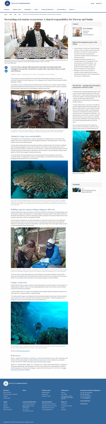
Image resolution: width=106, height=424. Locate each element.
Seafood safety (45, 392)
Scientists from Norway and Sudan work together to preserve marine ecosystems (42, 14)
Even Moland (87, 28)
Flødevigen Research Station (49, 406)
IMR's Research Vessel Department (28, 406)
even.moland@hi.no (88, 34)
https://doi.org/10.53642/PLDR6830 (20, 370)
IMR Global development (23, 351)
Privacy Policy (84, 403)
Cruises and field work (29, 402)
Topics (5, 402)
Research (6, 390)
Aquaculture (45, 394)
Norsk (92, 3)
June (19, 14)
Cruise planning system (29, 404)
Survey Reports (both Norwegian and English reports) (67, 397)
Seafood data (6, 398)
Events (63, 407)
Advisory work (46, 390)
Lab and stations (47, 402)
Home (5, 14)
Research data (7, 392)
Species (5, 404)
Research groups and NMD (10, 394)
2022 (15, 14)
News (10, 14)
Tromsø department (47, 409)
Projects (5, 396)
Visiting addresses (85, 401)
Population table (46, 396)
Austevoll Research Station (49, 404)
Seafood (5, 406)
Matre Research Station (48, 407)
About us (64, 402)
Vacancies (63, 409)
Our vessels (26, 409)
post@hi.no (87, 398)
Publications (65, 390)
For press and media (66, 406)
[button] (99, 3)
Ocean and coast (7, 409)
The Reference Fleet (28, 411)
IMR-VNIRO (64, 394)
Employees (64, 404)
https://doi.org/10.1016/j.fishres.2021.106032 (39, 361)
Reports (63, 392)
